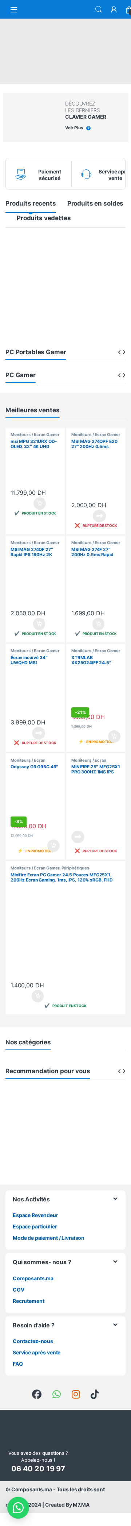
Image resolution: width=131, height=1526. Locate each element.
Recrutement (28, 1301)
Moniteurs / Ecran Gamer (35, 434)
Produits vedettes (44, 218)
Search (99, 9)
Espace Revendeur (35, 1215)
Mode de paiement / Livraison (48, 1238)
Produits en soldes (95, 203)
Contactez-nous (33, 1341)
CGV (18, 1289)
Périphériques (75, 868)
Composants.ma (33, 1278)
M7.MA (81, 1505)
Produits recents (30, 203)
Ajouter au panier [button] (37, 503)
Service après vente (36, 1352)
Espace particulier (35, 1226)
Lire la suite (99, 516)
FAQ (18, 1364)
